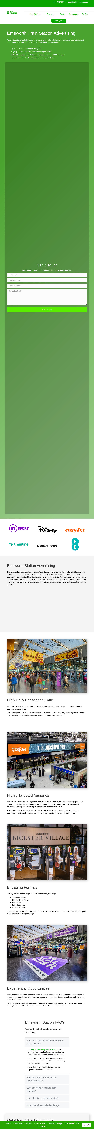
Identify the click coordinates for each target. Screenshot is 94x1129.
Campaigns (73, 14)
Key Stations (35, 14)
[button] (47, 309)
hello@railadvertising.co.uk (78, 2)
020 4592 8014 (59, 2)
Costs (62, 14)
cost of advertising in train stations (44, 1050)
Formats (50, 14)
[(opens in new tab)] (19, 528)
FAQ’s (85, 14)
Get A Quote (59, 21)
